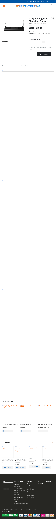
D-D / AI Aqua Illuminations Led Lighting (42, 33)
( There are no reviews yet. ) (41, 23)
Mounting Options (34, 39)
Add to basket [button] (25, 431)
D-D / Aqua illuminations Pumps (44, 422)
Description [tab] (5, 61)
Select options (42, 431)
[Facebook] (52, 1)
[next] (53, 18)
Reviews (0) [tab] (29, 61)
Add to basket (45, 54)
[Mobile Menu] (4, 6)
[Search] (50, 11)
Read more (47, 467)
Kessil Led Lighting (19, 459)
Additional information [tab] (17, 61)
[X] (55, 1)
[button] (50, 442)
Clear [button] (43, 42)
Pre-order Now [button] (8, 431)
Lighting (30, 35)
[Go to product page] (10, 413)
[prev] (51, 18)
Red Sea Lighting (50, 459)
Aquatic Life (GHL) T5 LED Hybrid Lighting (10, 459)
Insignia (9, 511)
